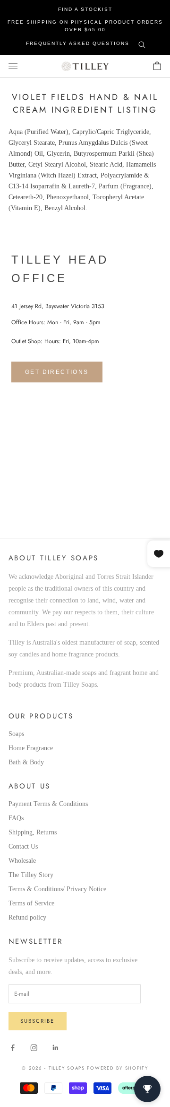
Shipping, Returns (32, 832)
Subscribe (37, 1021)
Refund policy (27, 917)
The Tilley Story (30, 874)
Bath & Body (26, 762)
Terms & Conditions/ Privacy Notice (57, 889)
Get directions (57, 372)
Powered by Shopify (117, 1068)
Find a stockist (85, 9)
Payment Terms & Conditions (48, 803)
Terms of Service (31, 903)
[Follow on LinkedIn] (55, 1048)
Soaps (16, 733)
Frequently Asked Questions (77, 43)
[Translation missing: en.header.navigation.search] (142, 43)
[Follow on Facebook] (12, 1048)
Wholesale (22, 860)
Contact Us (23, 846)
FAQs (16, 818)
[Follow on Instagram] (34, 1048)
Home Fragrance (30, 748)
